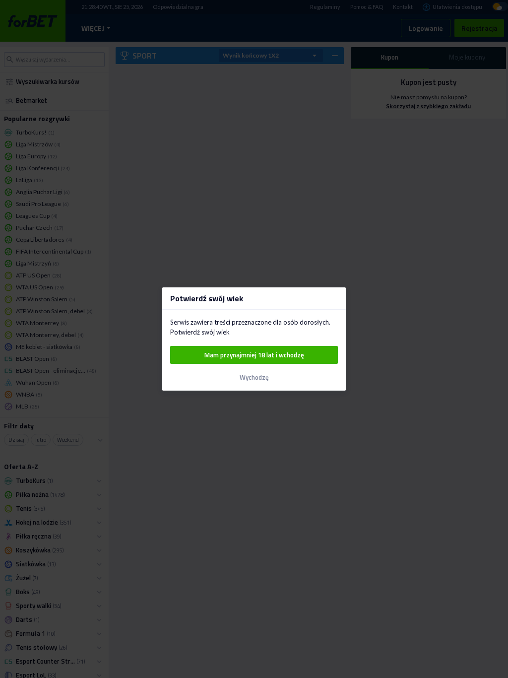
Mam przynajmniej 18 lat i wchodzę (254, 355)
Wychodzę (254, 377)
